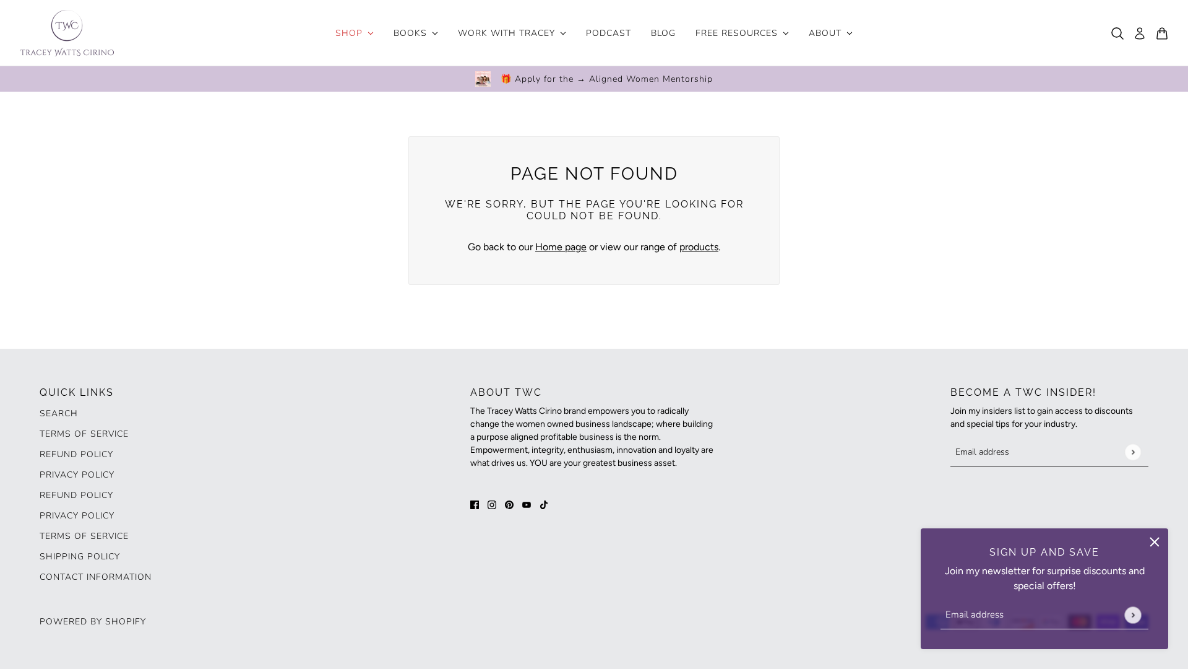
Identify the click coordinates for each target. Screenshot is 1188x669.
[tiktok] (544, 504)
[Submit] (1132, 614)
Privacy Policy (77, 475)
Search (59, 413)
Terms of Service (84, 434)
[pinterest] (509, 504)
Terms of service (84, 536)
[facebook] (474, 504)
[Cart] (1162, 33)
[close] (1154, 542)
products (698, 247)
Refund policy (76, 454)
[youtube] (526, 504)
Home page (561, 247)
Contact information (96, 577)
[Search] (1117, 33)
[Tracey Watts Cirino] (67, 33)
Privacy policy (77, 516)
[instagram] (492, 504)
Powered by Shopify (93, 621)
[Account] (1140, 33)
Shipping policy (80, 556)
